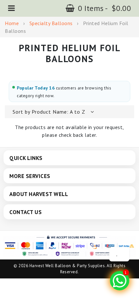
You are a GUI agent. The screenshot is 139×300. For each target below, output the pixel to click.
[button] (11, 8)
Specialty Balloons (51, 23)
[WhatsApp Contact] (119, 280)
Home (12, 23)
